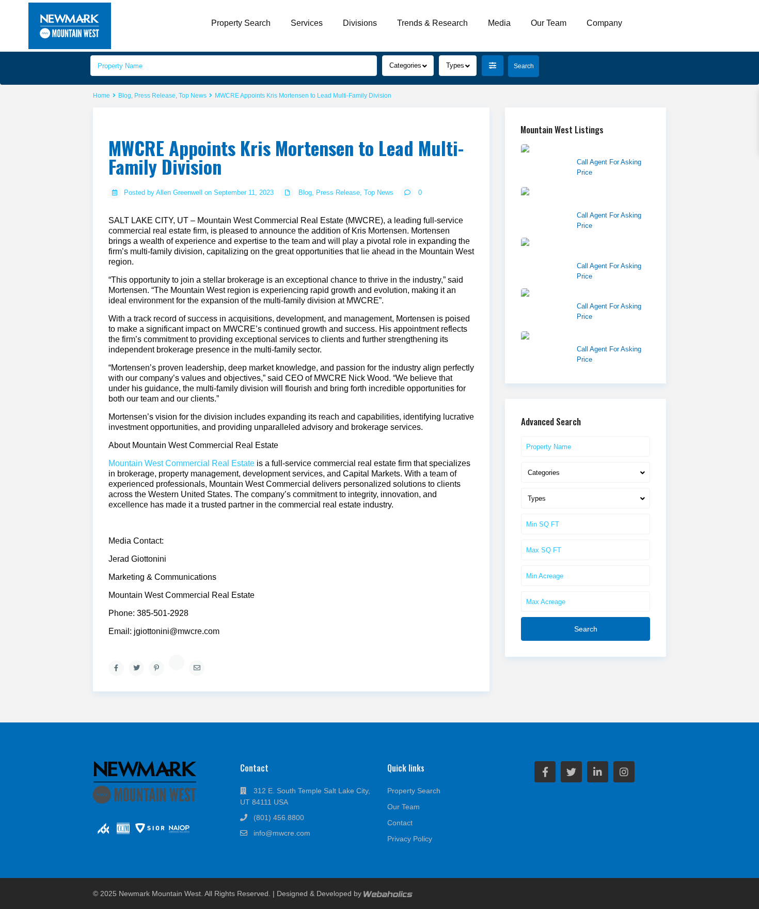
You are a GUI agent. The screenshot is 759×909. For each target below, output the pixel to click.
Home (101, 95)
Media (499, 23)
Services (307, 23)
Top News (193, 95)
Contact (400, 823)
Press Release (155, 95)
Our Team (548, 23)
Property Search (241, 23)
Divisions (360, 23)
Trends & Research (432, 23)
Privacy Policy (409, 839)
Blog (124, 95)
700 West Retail (602, 293)
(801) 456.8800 (279, 817)
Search (585, 629)
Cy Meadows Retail (608, 149)
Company (604, 23)
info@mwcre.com (282, 833)
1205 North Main (604, 336)
